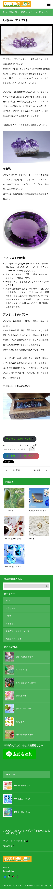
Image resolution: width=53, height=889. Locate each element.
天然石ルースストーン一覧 (17, 631)
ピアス (9, 616)
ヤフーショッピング (14, 841)
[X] (8, 876)
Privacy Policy (8, 871)
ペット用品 (11, 623)
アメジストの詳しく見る (18, 439)
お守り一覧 (11, 608)
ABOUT (6, 867)
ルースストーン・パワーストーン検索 (20, 445)
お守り (9, 601)
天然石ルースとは (13, 639)
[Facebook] (4, 876)
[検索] (32, 448)
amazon (7, 846)
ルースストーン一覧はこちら (21, 456)
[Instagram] (13, 876)
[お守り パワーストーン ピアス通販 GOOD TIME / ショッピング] (17, 4)
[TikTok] (17, 876)
